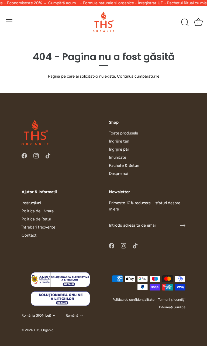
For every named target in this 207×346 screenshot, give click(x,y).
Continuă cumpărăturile (138, 76)
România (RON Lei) (36, 315)
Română (72, 315)
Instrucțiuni (31, 202)
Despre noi (118, 173)
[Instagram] (36, 155)
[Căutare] (185, 22)
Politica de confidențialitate (133, 299)
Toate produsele (123, 133)
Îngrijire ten (119, 141)
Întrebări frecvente (38, 227)
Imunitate (117, 157)
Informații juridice (172, 307)
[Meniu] (9, 21)
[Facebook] (24, 155)
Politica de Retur (36, 219)
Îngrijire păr (119, 149)
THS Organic (43, 330)
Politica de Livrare (38, 211)
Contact (29, 235)
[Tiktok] (48, 155)
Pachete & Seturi (124, 165)
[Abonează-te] (182, 225)
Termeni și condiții (171, 299)
